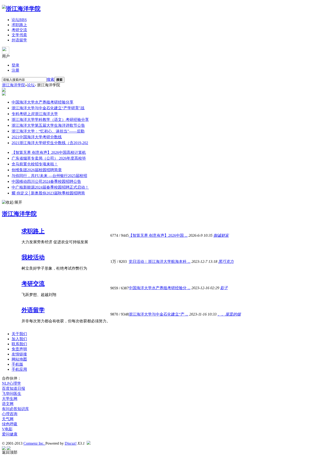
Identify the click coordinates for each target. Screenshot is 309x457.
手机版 (17, 364)
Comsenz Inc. (34, 443)
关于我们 (19, 334)
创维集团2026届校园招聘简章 (37, 170)
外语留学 (19, 40)
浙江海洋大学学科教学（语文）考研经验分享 (50, 120)
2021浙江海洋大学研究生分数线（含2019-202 (50, 143)
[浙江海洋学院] (21, 9)
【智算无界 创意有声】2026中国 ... (158, 235)
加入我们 (19, 339)
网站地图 (19, 359)
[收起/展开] (12, 202)
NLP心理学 (11, 383)
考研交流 (19, 30)
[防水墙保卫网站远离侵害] (89, 443)
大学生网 (9, 399)
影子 (224, 288)
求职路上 (19, 25)
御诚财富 (221, 235)
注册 (15, 70)
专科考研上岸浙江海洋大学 (35, 114)
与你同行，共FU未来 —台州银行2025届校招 (49, 176)
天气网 (8, 419)
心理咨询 (9, 414)
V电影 (7, 429)
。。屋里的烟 (229, 314)
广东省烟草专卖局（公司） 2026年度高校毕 (49, 158)
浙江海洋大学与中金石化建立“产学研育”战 (48, 108)
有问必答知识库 (15, 409)
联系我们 (19, 344)
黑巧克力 (226, 261)
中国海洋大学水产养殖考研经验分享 (42, 102)
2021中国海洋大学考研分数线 (37, 137)
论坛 (19, 20)
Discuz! (71, 443)
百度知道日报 (13, 388)
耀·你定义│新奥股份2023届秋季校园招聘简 (48, 193)
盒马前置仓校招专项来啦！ (35, 164)
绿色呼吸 (9, 424)
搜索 (50, 79)
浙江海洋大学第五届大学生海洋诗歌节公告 (48, 125)
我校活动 (33, 257)
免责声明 (19, 349)
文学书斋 (19, 35)
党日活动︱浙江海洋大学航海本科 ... (159, 261)
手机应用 (19, 369)
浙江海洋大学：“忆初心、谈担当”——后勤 (48, 131)
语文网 (8, 404)
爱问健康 (9, 434)
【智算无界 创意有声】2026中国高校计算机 (49, 152)
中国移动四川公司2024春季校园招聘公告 (46, 181)
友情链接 (19, 354)
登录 (15, 65)
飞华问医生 (11, 393)
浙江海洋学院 (13, 85)
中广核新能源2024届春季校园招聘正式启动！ (50, 187)
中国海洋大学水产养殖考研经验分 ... (159, 288)
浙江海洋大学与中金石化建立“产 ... (158, 314)
